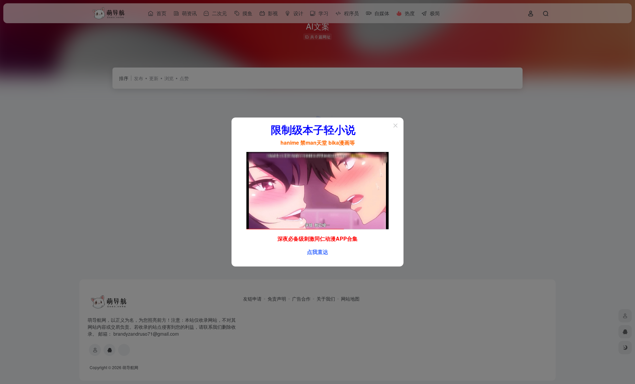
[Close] (395, 125)
